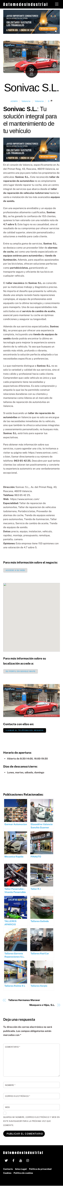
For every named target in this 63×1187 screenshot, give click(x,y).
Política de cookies (23, 1173)
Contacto (8, 1169)
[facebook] (13, 1160)
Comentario (12, 1047)
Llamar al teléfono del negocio (24, 730)
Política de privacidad (40, 1169)
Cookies (7, 1173)
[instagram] (28, 1160)
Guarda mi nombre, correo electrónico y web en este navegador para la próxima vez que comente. (31, 1121)
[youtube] (21, 1160)
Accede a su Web (15, 570)
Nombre (10, 1085)
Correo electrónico (17, 1096)
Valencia (26, 101)
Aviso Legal (21, 1169)
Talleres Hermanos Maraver (24, 1000)
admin (14, 101)
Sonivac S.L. (31, 88)
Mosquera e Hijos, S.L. (42, 1005)
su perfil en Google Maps (20, 671)
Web (7, 1107)
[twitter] (6, 1160)
